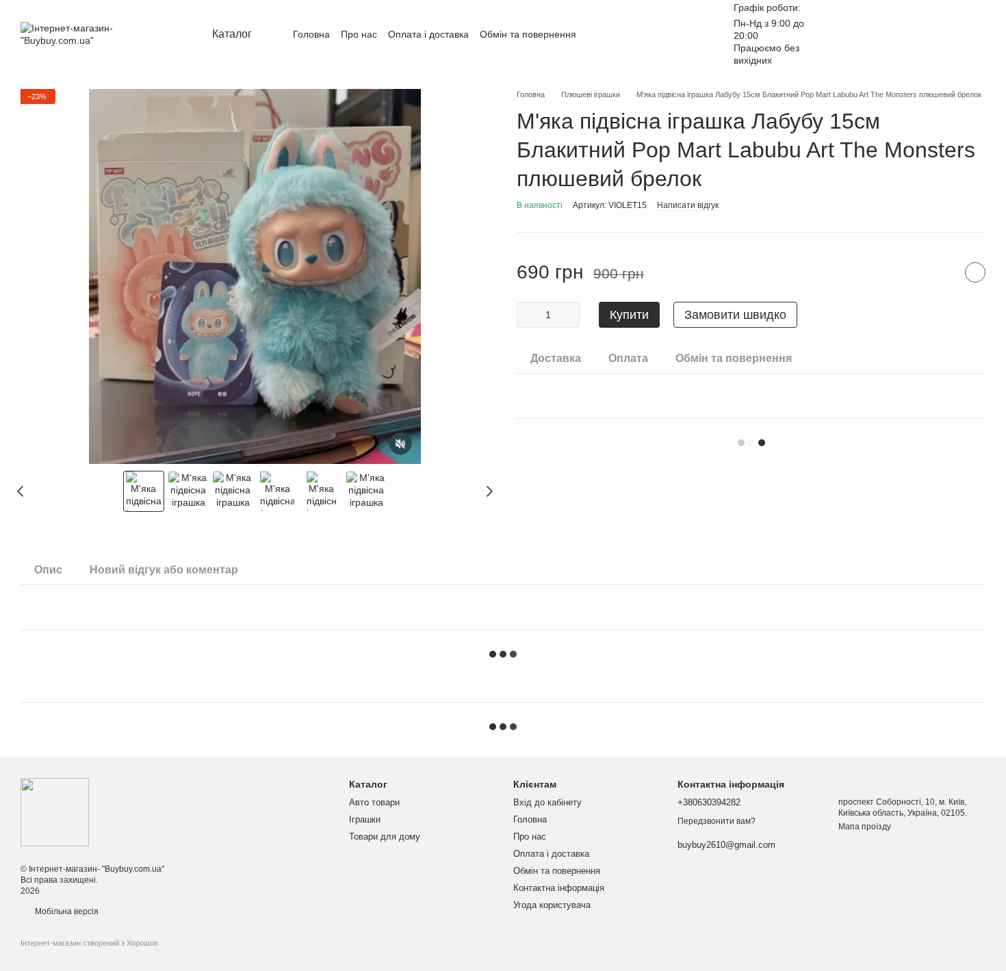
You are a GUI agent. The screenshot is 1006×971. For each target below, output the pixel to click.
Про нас (359, 34)
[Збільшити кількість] (569, 314)
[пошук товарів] (679, 34)
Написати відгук (688, 205)
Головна (311, 34)
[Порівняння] (903, 34)
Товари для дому (384, 836)
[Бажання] (868, 34)
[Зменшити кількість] (527, 314)
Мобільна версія (66, 911)
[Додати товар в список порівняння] (941, 272)
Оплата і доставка (428, 34)
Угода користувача (552, 905)
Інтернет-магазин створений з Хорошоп (89, 943)
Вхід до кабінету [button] (547, 802)
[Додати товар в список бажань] (975, 272)
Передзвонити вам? (717, 821)
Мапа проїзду (864, 826)
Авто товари (374, 802)
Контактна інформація (558, 888)
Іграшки (365, 819)
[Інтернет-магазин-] (55, 811)
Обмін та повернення (528, 34)
